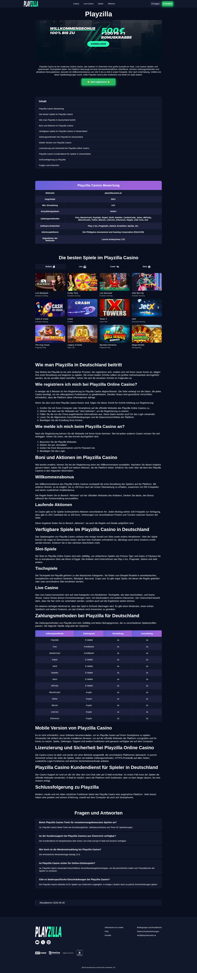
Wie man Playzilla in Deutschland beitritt (57, 120)
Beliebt (49, 267)
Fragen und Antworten (49, 165)
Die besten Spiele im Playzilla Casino (56, 114)
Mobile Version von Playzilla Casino (55, 143)
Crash (112, 267)
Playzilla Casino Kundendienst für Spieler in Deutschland (65, 154)
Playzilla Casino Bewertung (51, 109)
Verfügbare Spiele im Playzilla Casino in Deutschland (63, 131)
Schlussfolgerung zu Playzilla (52, 160)
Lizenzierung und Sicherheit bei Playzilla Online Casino (64, 148)
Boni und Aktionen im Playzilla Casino (56, 126)
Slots (145, 267)
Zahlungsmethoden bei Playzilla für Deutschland (61, 137)
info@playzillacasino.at (146, 935)
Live (81, 267)
